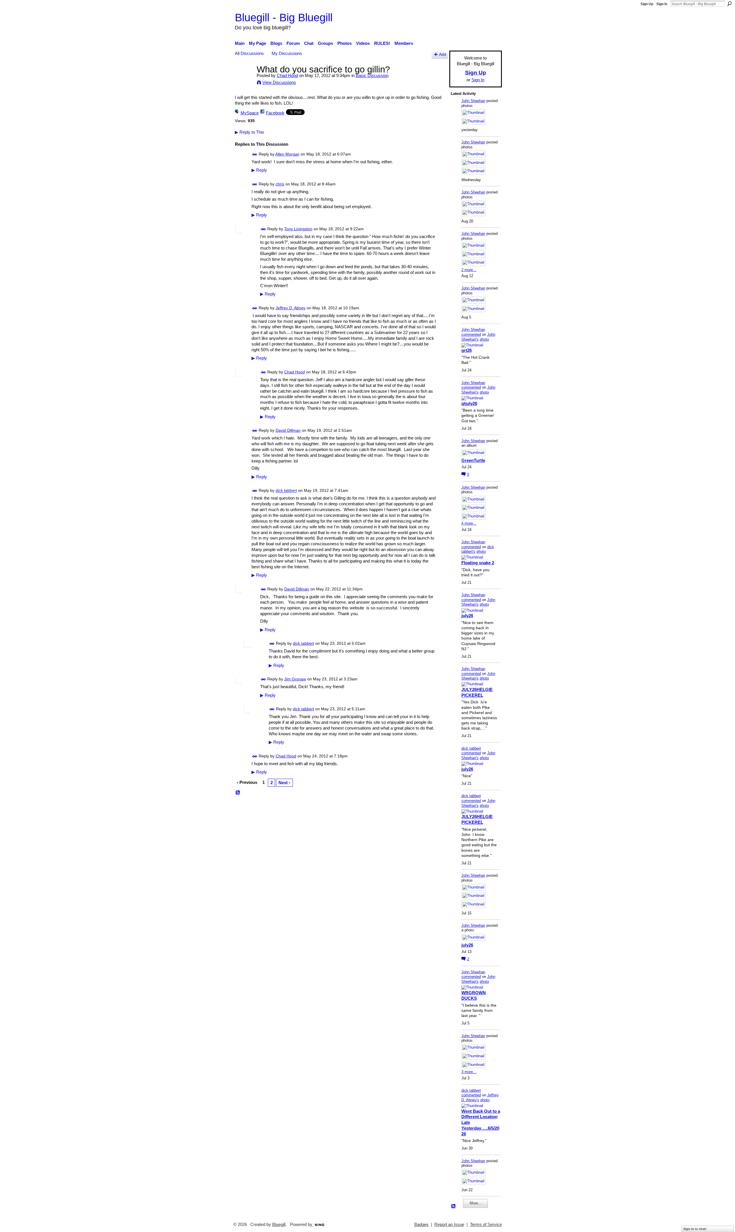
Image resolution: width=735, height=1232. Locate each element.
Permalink (255, 154)
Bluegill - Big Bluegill (283, 17)
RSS (238, 792)
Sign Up (647, 4)
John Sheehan (473, 101)
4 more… (469, 523)
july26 (467, 615)
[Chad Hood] (244, 80)
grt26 (466, 350)
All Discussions (249, 53)
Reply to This (249, 132)
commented (471, 334)
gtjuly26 (469, 403)
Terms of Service (486, 1224)
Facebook (275, 112)
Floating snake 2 (477, 562)
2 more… (469, 270)
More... (475, 1203)
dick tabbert (286, 490)
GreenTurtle (473, 460)
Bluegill (278, 1224)
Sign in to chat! (695, 1229)
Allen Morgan (287, 154)
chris (280, 184)
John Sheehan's (478, 336)
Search (729, 3)
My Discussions (287, 53)
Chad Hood (287, 75)
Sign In (661, 4)
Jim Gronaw (295, 679)
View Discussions (279, 82)
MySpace (250, 112)
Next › (284, 782)
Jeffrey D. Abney (290, 308)
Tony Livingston (298, 229)
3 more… (469, 1072)
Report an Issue (449, 1224)
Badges (421, 1224)
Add (442, 54)
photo (484, 339)
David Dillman (288, 430)
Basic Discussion (372, 75)
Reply (259, 170)
